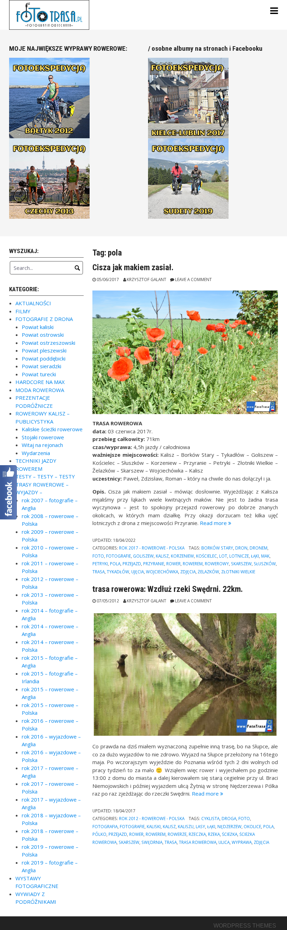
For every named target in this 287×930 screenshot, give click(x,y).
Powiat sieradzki (41, 366)
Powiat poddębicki (43, 358)
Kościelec (206, 556)
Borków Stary (217, 548)
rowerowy (217, 563)
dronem (258, 548)
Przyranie (153, 563)
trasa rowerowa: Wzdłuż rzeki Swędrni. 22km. (167, 589)
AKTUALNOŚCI (33, 303)
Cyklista (210, 818)
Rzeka (214, 834)
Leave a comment (193, 279)
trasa (98, 571)
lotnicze (239, 556)
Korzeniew (182, 556)
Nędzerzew (229, 826)
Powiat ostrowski (43, 334)
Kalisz (162, 556)
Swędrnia (151, 842)
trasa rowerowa (197, 842)
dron (241, 548)
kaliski (154, 826)
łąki (255, 556)
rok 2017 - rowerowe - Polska (151, 548)
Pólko (99, 834)
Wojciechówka (162, 571)
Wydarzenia (36, 452)
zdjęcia (188, 571)
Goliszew (143, 556)
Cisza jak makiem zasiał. (133, 267)
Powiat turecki (39, 374)
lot (223, 556)
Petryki (100, 563)
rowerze (177, 834)
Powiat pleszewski (44, 350)
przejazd (131, 563)
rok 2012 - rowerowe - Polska (151, 818)
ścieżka (229, 834)
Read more (215, 522)
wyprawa (242, 842)
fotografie (118, 556)
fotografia (105, 826)
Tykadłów (118, 571)
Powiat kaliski (38, 326)
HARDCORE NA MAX (40, 381)
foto (98, 556)
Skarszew (241, 563)
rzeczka (197, 834)
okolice (252, 826)
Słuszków (265, 563)
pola (115, 563)
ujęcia (137, 571)
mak (265, 556)
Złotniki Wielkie (238, 571)
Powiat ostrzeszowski (48, 342)
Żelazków (208, 571)
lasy (200, 826)
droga (229, 818)
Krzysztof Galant (146, 279)
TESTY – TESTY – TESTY (45, 476)
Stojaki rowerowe (43, 437)
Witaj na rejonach (42, 444)
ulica (224, 842)
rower (173, 563)
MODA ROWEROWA (39, 389)
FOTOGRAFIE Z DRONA (44, 318)
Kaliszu (186, 826)
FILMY (22, 311)
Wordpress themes (245, 926)
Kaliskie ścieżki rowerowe (52, 429)
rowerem (193, 563)
